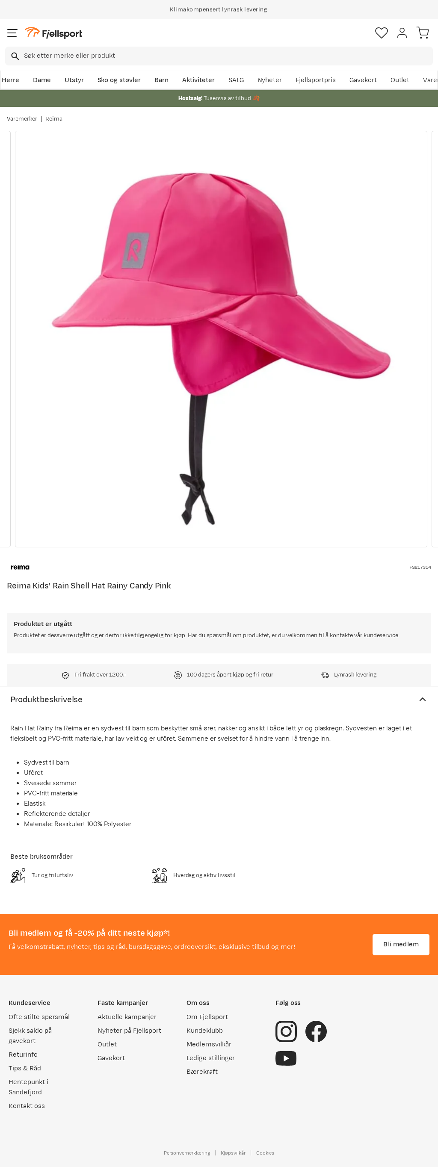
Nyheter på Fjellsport (129, 1030)
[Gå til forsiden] (53, 33)
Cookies (265, 1152)
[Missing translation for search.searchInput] (14, 56)
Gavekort (363, 80)
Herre (10, 80)
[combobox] (219, 56)
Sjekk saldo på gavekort (30, 1036)
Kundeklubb (204, 1030)
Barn (161, 80)
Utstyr (74, 80)
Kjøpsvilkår (233, 1152)
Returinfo (23, 1054)
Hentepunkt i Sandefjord (28, 1087)
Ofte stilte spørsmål (39, 1017)
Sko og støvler (119, 80)
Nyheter (269, 80)
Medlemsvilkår (208, 1044)
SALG (236, 80)
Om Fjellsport (207, 1017)
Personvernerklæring (187, 1152)
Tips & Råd (25, 1068)
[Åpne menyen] (12, 33)
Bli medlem (401, 944)
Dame (42, 80)
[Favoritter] (381, 33)
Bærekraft (202, 1071)
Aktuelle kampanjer (127, 1017)
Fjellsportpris (316, 80)
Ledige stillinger (210, 1058)
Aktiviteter (198, 80)
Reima (53, 119)
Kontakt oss (27, 1106)
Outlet (400, 80)
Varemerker (22, 119)
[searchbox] (227, 56)
